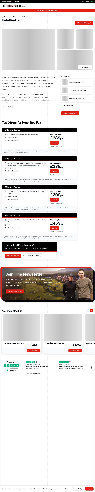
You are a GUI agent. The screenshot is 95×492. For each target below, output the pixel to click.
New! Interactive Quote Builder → (47, 10)
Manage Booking (7, 1)
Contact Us (17, 1)
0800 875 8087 (85, 1)
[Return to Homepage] (2, 17)
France (15, 17)
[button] (85, 67)
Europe (8, 17)
